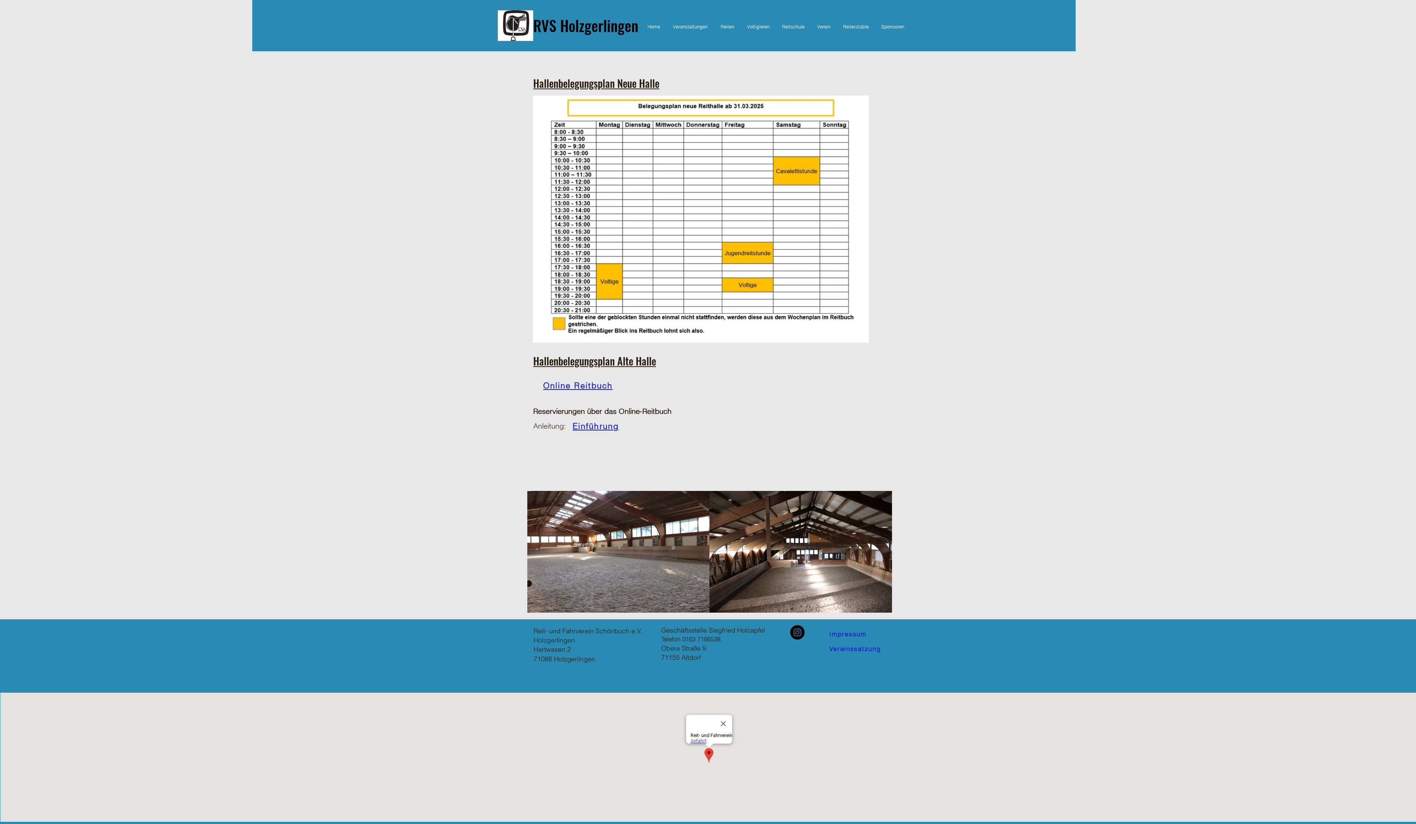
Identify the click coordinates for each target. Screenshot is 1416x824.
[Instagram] (797, 632)
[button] (727, 26)
